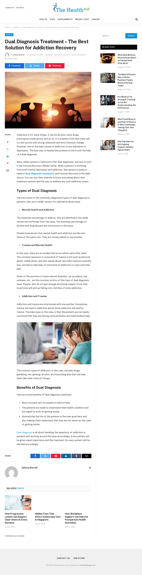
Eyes (52, 19)
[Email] (7, 170)
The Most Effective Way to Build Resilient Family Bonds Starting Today (127, 80)
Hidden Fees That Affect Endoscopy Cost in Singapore (48, 516)
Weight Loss (82, 19)
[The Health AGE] (71, 7)
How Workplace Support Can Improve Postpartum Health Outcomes (76, 518)
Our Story (20, 8)
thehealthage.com (88, 565)
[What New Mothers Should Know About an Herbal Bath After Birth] (107, 58)
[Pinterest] (7, 163)
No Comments (80, 55)
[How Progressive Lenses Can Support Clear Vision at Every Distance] (18, 502)
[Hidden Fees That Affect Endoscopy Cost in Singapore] (48, 502)
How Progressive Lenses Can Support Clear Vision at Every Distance (16, 518)
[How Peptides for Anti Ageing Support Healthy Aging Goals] (107, 145)
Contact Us (9, 8)
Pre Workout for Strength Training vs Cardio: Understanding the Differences (127, 102)
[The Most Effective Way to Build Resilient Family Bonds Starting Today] (107, 78)
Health (43, 19)
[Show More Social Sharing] (68, 65)
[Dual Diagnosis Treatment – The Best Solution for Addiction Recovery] (48, 100)
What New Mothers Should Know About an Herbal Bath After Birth (127, 59)
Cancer (96, 19)
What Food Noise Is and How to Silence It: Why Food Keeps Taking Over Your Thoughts (127, 124)
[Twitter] (7, 149)
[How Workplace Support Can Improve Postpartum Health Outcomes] (78, 502)
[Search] (136, 19)
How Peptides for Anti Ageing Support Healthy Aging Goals (126, 145)
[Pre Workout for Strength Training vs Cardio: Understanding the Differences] (107, 100)
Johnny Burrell (19, 55)
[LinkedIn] (7, 156)
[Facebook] (7, 142)
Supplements (65, 19)
